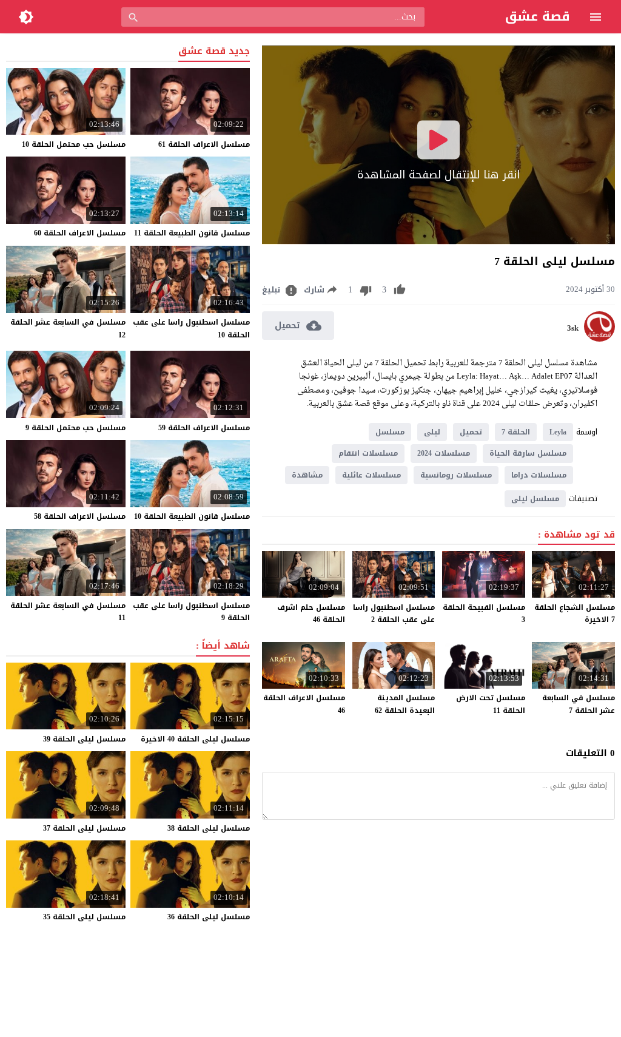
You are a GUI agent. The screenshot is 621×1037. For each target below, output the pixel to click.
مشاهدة (307, 475)
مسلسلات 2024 (443, 453)
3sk (573, 328)
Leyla (557, 432)
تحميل (471, 432)
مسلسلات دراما (538, 475)
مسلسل (389, 432)
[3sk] (599, 338)
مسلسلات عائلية (371, 475)
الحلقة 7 (516, 432)
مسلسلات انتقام (368, 453)
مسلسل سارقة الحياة (527, 453)
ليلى (432, 432)
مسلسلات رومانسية (456, 475)
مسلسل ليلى (535, 498)
